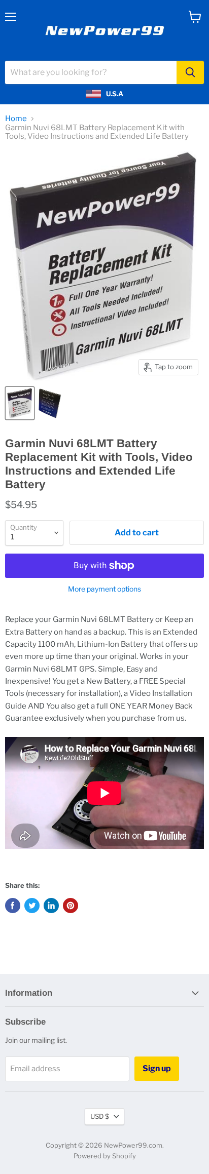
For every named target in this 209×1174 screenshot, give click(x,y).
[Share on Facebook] (12, 905)
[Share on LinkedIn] (51, 905)
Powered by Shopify (105, 1156)
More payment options (104, 589)
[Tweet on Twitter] (32, 905)
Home (16, 118)
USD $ (99, 1116)
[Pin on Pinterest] (70, 905)
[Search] (190, 72)
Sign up (157, 1068)
